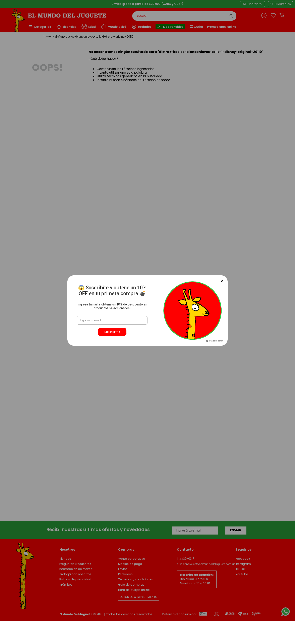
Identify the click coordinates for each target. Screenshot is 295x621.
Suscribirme (112, 332)
